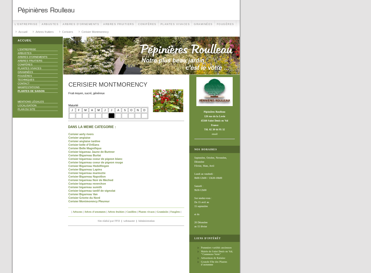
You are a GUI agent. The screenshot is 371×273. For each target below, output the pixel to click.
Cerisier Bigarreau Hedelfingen (88, 165)
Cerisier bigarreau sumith (85, 187)
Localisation (27, 105)
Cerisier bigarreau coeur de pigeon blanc (95, 158)
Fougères (225, 24)
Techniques (26, 79)
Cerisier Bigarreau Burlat (84, 155)
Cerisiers (67, 31)
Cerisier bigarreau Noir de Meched (90, 180)
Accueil (22, 31)
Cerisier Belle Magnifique (84, 148)
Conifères (147, 24)
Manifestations (29, 87)
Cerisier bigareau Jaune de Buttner (91, 151)
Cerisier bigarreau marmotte (86, 173)
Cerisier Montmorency (95, 31)
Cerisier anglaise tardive (84, 141)
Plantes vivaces (175, 24)
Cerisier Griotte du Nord (84, 197)
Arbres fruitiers (118, 24)
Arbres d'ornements (81, 24)
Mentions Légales (31, 101)
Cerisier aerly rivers (81, 134)
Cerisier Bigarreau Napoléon (87, 176)
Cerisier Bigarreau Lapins (85, 169)
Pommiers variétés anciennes (216, 247)
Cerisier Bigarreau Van (83, 194)
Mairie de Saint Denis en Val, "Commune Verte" (217, 253)
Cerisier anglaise (79, 137)
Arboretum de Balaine (213, 258)
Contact (24, 83)
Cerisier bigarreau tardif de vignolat (91, 190)
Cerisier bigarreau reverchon (87, 183)
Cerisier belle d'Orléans (83, 144)
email (215, 134)
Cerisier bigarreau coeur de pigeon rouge (95, 162)
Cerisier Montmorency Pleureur (89, 201)
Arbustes (50, 24)
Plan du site (26, 109)
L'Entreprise (26, 24)
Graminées (203, 24)
